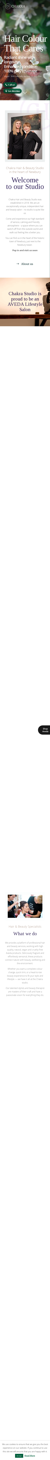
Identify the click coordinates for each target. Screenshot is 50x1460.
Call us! (11, 85)
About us (27, 264)
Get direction (14, 91)
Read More (30, 1455)
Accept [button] (19, 1456)
